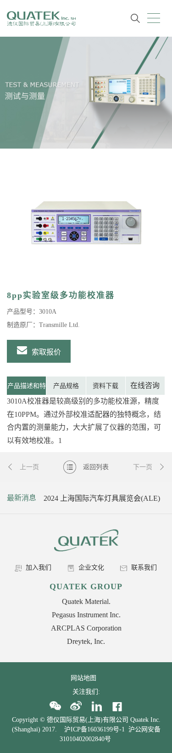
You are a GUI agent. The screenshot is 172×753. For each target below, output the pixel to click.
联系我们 (143, 567)
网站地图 (86, 678)
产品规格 (66, 385)
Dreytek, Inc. (86, 641)
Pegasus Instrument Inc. (86, 615)
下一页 (143, 467)
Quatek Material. (86, 601)
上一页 (28, 467)
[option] (86, 222)
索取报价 (45, 352)
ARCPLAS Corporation (86, 628)
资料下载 (105, 385)
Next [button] (156, 498)
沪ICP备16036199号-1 (94, 729)
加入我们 (37, 567)
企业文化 (90, 567)
